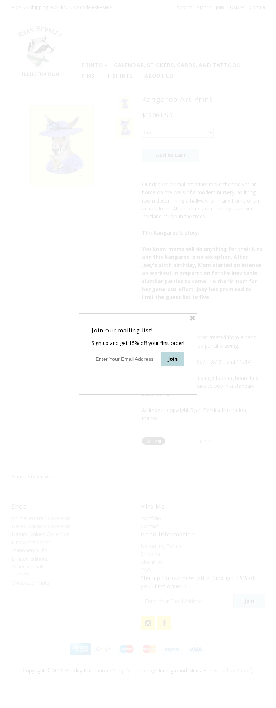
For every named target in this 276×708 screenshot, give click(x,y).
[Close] (192, 318)
